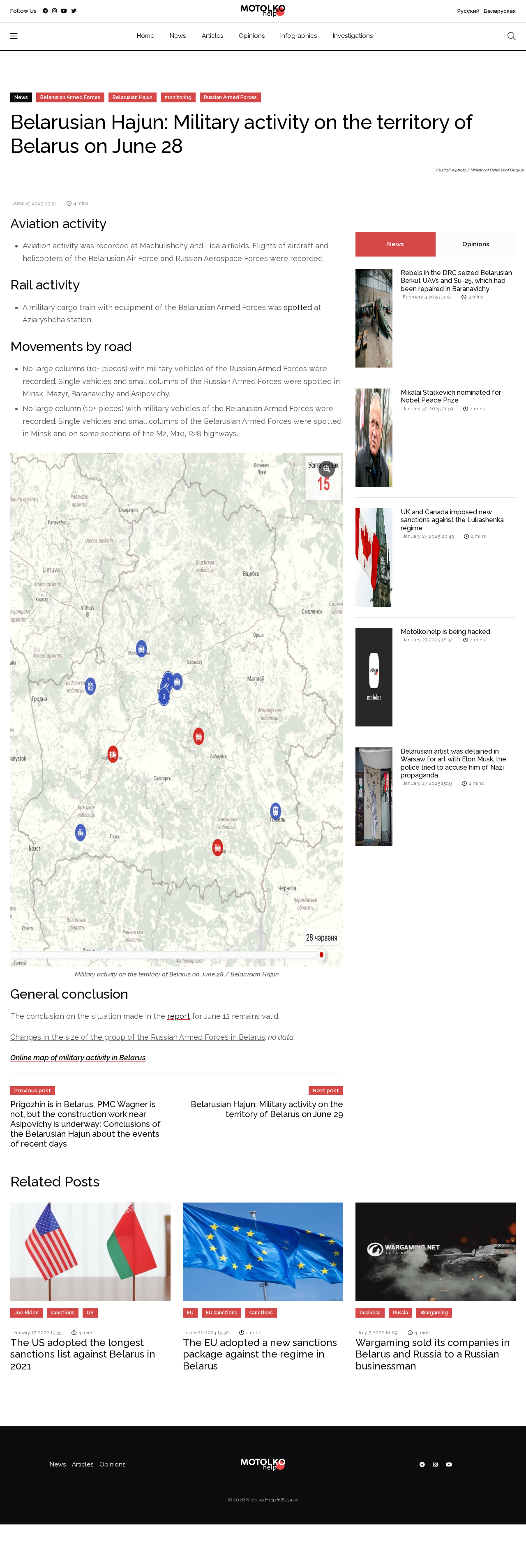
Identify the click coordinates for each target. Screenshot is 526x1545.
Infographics (298, 35)
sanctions (62, 1313)
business (370, 1313)
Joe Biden (26, 1313)
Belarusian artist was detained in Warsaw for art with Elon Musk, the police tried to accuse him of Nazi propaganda (453, 763)
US (90, 1313)
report (178, 1016)
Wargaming (434, 1313)
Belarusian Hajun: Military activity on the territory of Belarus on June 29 (267, 1109)
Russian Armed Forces (230, 97)
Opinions (252, 35)
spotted (298, 307)
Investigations (353, 35)
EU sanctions (221, 1313)
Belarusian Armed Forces (70, 97)
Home (145, 35)
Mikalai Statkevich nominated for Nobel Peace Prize (451, 396)
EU (190, 1313)
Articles (212, 35)
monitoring (178, 97)
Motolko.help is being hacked (445, 632)
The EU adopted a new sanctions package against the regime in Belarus (260, 1354)
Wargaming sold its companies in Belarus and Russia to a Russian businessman (432, 1354)
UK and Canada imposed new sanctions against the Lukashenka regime (452, 520)
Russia (400, 1313)
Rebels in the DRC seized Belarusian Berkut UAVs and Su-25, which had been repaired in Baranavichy (456, 280)
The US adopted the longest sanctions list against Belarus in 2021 (82, 1354)
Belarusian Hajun (132, 97)
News (178, 35)
